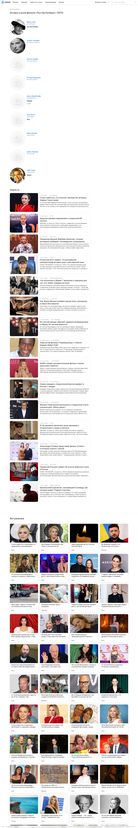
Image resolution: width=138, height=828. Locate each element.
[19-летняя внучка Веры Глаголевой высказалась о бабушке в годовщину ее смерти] (84, 749)
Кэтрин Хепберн (33, 40)
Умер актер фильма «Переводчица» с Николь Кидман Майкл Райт (61, 344)
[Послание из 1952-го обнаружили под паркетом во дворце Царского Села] (54, 779)
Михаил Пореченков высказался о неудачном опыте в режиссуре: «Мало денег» (64, 406)
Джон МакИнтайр (34, 96)
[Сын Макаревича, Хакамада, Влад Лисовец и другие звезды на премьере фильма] (54, 749)
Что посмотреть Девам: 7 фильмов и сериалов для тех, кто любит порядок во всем (63, 281)
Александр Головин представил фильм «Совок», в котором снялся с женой (62, 447)
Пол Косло (31, 115)
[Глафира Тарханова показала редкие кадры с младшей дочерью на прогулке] (114, 568)
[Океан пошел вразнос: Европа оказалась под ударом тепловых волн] (24, 809)
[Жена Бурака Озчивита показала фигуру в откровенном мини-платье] (114, 628)
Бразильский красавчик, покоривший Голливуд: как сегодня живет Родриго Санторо (64, 488)
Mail (3, 826)
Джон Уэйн (31, 22)
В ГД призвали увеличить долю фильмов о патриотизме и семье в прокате (59, 426)
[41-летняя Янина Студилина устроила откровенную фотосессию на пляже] (114, 658)
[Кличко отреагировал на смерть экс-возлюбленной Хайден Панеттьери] (114, 749)
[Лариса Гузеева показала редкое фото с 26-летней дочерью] (84, 598)
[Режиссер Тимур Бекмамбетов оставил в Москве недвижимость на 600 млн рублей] (24, 658)
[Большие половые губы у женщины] (54, 598)
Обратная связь (130, 826)
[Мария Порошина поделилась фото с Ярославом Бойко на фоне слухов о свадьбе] (54, 568)
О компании (9, 826)
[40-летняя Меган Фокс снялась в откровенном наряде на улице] (84, 658)
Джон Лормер (32, 152)
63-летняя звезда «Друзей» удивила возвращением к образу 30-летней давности (64, 323)
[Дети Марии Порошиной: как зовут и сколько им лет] (54, 538)
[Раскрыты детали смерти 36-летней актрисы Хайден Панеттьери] (54, 718)
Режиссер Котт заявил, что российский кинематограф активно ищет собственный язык (62, 261)
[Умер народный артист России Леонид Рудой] (84, 538)
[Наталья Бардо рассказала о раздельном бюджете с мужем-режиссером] (24, 749)
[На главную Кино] (7, 2)
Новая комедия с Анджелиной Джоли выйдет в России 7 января (62, 385)
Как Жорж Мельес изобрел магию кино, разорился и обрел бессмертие (63, 302)
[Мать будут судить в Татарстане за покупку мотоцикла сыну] (24, 598)
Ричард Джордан (34, 78)
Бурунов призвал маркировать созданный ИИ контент (61, 219)
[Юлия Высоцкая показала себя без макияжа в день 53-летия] (114, 718)
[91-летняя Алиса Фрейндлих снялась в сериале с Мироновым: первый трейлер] (24, 568)
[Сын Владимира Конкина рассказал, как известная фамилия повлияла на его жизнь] (54, 658)
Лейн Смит (31, 170)
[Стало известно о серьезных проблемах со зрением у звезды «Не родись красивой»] (24, 718)
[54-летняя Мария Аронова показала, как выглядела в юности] (114, 809)
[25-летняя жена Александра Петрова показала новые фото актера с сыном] (24, 779)
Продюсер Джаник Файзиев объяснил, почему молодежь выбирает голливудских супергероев (62, 240)
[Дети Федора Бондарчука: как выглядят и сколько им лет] (84, 688)
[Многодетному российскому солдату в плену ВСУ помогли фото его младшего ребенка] (54, 688)
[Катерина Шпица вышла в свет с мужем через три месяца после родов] (84, 779)
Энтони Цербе (32, 59)
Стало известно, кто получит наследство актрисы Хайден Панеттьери (63, 199)
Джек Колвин (32, 133)
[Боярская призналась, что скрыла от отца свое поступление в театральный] (114, 688)
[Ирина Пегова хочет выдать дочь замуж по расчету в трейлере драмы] (114, 779)
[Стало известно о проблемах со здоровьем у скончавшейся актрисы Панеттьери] (24, 538)
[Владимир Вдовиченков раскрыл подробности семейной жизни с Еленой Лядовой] (84, 568)
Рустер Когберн (14, 9)
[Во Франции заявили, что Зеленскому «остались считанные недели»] (114, 538)
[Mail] (3, 2)
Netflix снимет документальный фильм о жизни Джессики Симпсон (62, 364)
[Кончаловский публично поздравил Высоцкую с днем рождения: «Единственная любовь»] (84, 718)
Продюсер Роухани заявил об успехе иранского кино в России (64, 468)
